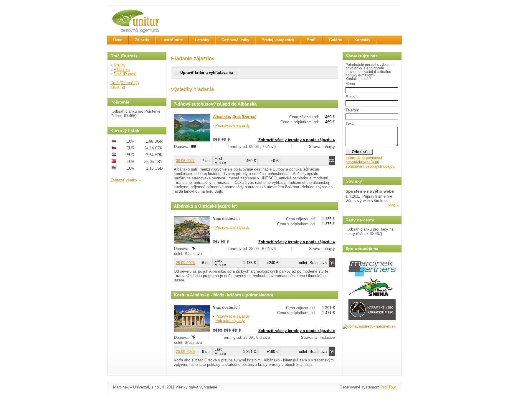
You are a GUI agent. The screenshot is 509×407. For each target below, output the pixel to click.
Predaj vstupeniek (278, 40)
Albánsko (122, 69)
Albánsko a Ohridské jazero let (205, 206)
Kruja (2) (117, 87)
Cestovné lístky (235, 40)
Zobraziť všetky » (125, 180)
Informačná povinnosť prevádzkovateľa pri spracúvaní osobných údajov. (370, 162)
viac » (393, 205)
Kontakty (362, 40)
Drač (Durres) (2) (124, 83)
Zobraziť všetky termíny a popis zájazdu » (296, 140)
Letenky (202, 40)
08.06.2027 (185, 161)
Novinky (354, 181)
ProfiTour (388, 387)
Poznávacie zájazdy (232, 125)
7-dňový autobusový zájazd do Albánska (215, 103)
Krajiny (119, 65)
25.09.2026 (185, 263)
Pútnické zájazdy (230, 320)
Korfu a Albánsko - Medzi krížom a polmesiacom (223, 294)
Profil (312, 40)
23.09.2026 (185, 351)
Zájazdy (142, 40)
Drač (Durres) (125, 74)
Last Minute (172, 40)
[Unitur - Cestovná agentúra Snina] (136, 21)
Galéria (335, 40)
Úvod (118, 40)
